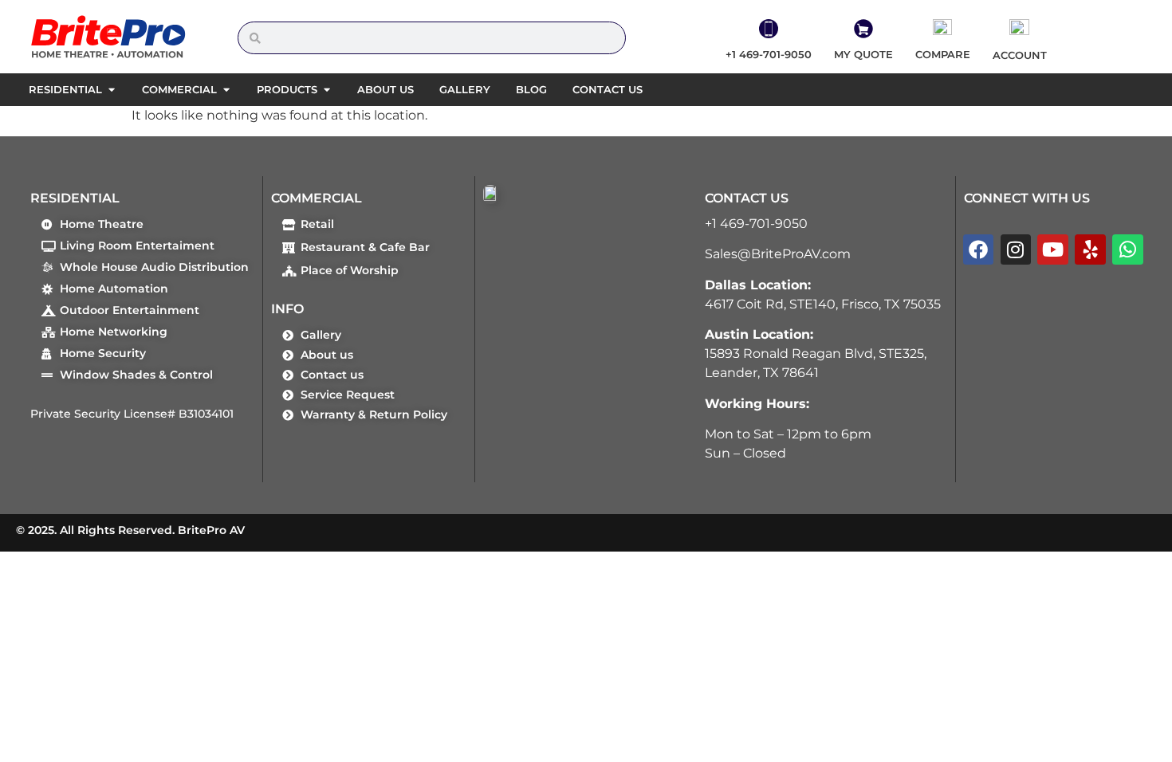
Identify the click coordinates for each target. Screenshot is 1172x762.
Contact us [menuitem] (607, 89)
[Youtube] (1052, 249)
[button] (111, 90)
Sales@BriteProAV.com (778, 253)
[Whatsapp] (1127, 249)
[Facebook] (978, 249)
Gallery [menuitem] (464, 89)
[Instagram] (1016, 249)
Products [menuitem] (287, 89)
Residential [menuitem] (65, 89)
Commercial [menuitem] (179, 89)
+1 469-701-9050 (756, 223)
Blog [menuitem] (531, 89)
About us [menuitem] (385, 89)
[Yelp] (1090, 249)
